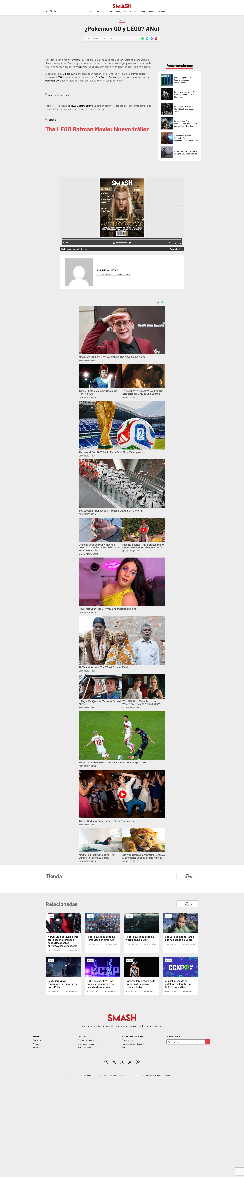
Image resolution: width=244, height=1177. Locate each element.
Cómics (99, 11)
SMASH (36, 1036)
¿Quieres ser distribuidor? (133, 1044)
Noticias (36, 1044)
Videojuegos (121, 11)
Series (109, 11)
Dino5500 (68, 73)
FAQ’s (124, 1047)
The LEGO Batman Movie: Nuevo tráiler (97, 129)
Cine (90, 11)
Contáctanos (127, 1040)
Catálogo (37, 1040)
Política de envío (84, 1047)
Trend (142, 11)
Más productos (187, 876)
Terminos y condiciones (88, 1040)
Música (133, 11)
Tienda (162, 11)
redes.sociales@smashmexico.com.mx (113, 274)
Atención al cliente (132, 1036)
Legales (82, 1036)
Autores (36, 1047)
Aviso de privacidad (86, 1044)
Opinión (152, 11)
